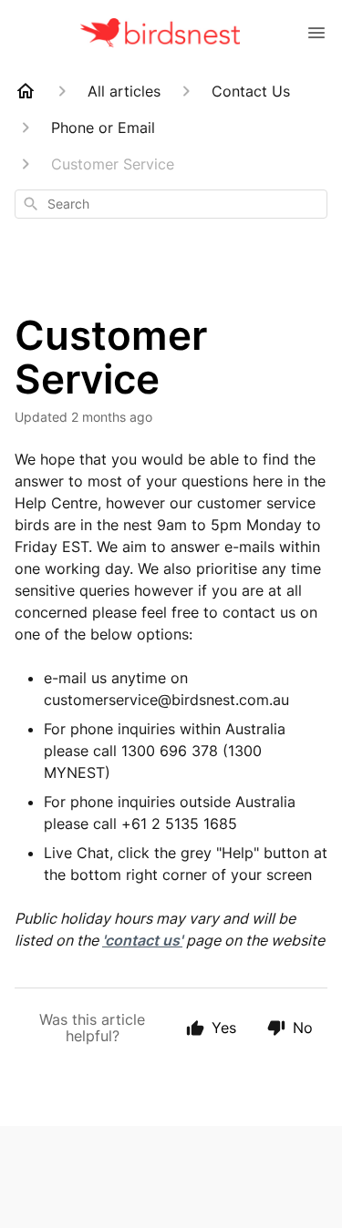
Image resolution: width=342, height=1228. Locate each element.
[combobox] (171, 204)
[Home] (25, 91)
